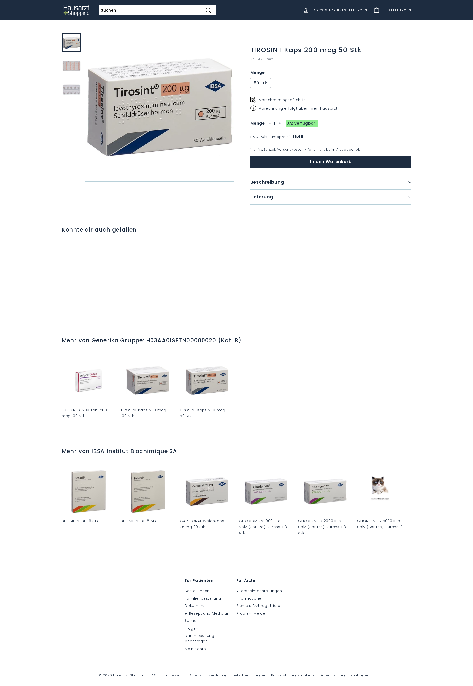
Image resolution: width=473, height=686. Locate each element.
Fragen (191, 628)
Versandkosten (290, 149)
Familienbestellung (203, 598)
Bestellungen (197, 590)
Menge (257, 72)
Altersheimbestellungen (259, 590)
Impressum (174, 675)
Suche (191, 620)
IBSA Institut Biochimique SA (134, 451)
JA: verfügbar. (301, 123)
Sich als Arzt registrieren (259, 605)
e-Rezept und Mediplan (207, 613)
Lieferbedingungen (249, 675)
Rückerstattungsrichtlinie (293, 675)
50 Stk (260, 83)
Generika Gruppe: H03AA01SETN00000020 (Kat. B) (166, 340)
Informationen (250, 598)
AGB (155, 675)
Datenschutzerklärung (208, 675)
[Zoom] (159, 107)
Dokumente (196, 605)
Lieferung (261, 197)
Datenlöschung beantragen (199, 638)
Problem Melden (252, 613)
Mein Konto (195, 648)
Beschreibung (267, 182)
